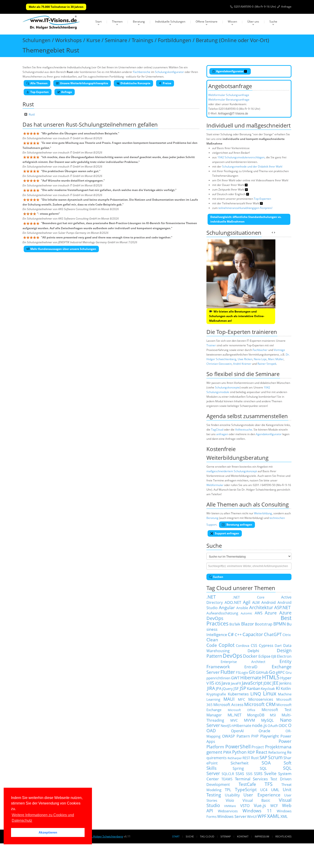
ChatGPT (273, 634)
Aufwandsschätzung (222, 613)
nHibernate (241, 725)
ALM (256, 602)
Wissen (232, 21)
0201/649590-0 (244, 7)
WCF (274, 805)
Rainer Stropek (266, 364)
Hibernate (250, 677)
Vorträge (279, 350)
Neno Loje (260, 359)
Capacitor (253, 634)
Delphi (253, 650)
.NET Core (248, 597)
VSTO (245, 805)
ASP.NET (282, 607)
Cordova (242, 645)
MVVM (249, 720)
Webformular (214, 485)
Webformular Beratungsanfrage (228, 99)
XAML (273, 816)
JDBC (267, 683)
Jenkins (285, 683)
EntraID (250, 666)
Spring (238, 768)
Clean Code (212, 642)
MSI (273, 715)
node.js (259, 725)
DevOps (232, 655)
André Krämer (242, 364)
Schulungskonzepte (227, 387)
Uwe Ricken (245, 359)
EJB (273, 656)
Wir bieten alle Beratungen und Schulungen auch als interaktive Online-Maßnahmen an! (236, 316)
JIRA (211, 688)
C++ (238, 634)
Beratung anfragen (239, 525)
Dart (278, 645)
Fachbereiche (141, 72)
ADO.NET (233, 602)
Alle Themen (39, 83)
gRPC (280, 672)
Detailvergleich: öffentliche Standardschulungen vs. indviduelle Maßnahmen (245, 219)
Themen (117, 21)
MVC (234, 720)
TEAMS (226, 779)
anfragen (222, 434)
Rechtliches (283, 836)
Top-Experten (39, 92)
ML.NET (234, 715)
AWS (259, 613)
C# (231, 634)
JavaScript (252, 683)
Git (252, 672)
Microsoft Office (241, 710)
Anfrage (286, 7)
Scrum (275, 757)
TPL (228, 789)
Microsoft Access (228, 704)
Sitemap (225, 836)
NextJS (226, 725)
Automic (246, 613)
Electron (284, 656)
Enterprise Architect (243, 661)
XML (284, 816)
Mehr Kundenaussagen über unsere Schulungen (63, 249)
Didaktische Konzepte (135, 83)
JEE (275, 683)
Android (268, 602)
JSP (243, 688)
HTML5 (271, 677)
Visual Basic (257, 800)
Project (257, 747)
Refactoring (277, 752)
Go (272, 672)
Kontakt (242, 836)
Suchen (218, 577)
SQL (263, 768)
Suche (273, 21)
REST (246, 757)
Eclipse (264, 656)
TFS (269, 784)
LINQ (255, 694)
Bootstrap (263, 624)
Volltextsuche (243, 429)
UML (275, 789)
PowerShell (238, 746)
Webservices (228, 811)
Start (98, 21)
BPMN (279, 624)
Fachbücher (260, 350)
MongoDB (255, 715)
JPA (218, 688)
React (261, 752)
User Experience (261, 795)
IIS (211, 683)
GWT (235, 677)
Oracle (264, 730)
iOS (218, 683)
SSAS (240, 773)
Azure (271, 613)
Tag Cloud (207, 836)
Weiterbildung (263, 513)
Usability (232, 795)
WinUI (252, 816)
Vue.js (260, 805)
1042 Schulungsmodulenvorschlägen (241, 157)
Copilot (226, 645)
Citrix (287, 634)
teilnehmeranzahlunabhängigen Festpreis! (245, 208)
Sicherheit (239, 763)
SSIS (249, 773)
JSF (236, 688)
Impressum (262, 836)
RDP (251, 752)
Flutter (227, 672)
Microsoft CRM (260, 704)
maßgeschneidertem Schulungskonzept (231, 471)
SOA (266, 763)
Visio (230, 800)
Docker (250, 656)
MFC (241, 699)
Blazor (247, 624)
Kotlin (286, 688)
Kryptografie (216, 694)
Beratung (139, 21)
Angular (227, 607)
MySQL (267, 720)
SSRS (258, 773)
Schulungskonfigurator (169, 72)
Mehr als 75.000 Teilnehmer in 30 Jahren (56, 7)
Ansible (242, 607)
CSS (254, 645)
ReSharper (235, 758)
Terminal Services (251, 778)
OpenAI (237, 730)
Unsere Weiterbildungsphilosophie (84, 83)
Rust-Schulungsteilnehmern (101, 124)
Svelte (270, 773)
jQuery (227, 688)
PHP (255, 736)
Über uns (253, 21)
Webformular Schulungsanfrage (228, 95)
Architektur (261, 607)
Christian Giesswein (219, 364)
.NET (211, 597)
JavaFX (236, 683)
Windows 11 (257, 810)
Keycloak (268, 688)
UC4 (263, 789)
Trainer (211, 345)
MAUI (228, 699)
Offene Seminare (206, 21)
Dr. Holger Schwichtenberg (105, 836)
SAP (263, 757)
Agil (246, 602)
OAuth (273, 725)
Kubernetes (238, 694)
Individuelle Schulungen (170, 21)
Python (239, 752)
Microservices (260, 699)
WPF (261, 816)
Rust (32, 114)
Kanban (253, 688)
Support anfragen (226, 533)
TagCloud (217, 429)
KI (278, 688)
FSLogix (242, 672)
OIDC (283, 725)
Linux (269, 693)
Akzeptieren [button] (48, 832)
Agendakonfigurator (230, 71)
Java (226, 683)
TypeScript (246, 789)
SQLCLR (228, 773)
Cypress (266, 645)
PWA (227, 752)
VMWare (230, 806)
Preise (167, 83)
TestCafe (247, 784)
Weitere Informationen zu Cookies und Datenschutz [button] (43, 817)
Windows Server (231, 816)
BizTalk (234, 624)
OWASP (228, 736)
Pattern (243, 736)
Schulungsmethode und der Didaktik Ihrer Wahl (252, 166)
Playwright (269, 736)
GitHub (262, 672)
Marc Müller (276, 359)
